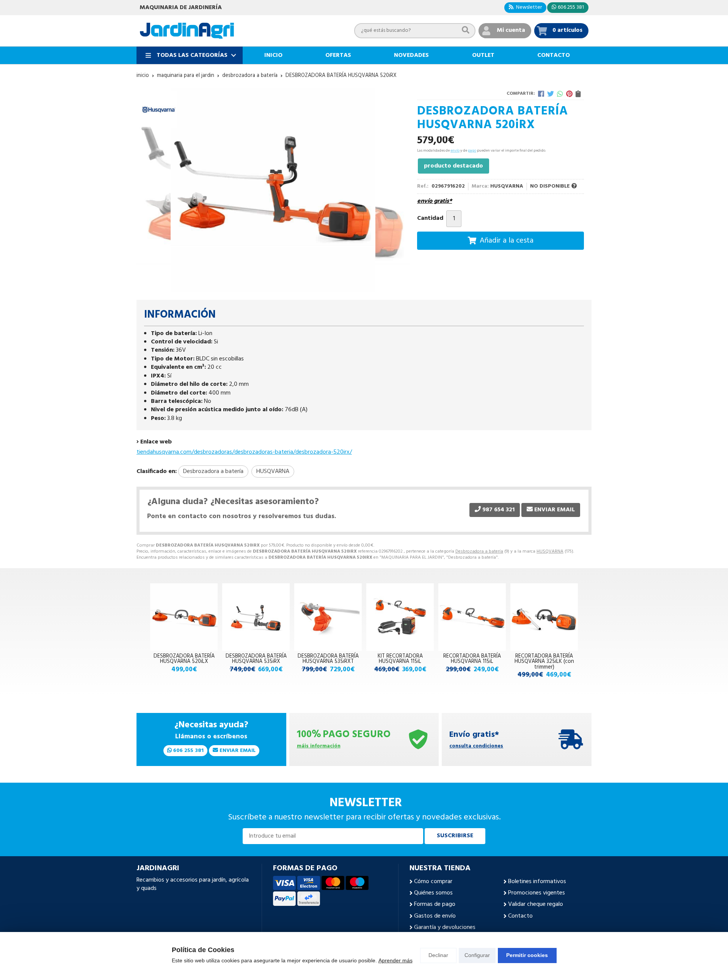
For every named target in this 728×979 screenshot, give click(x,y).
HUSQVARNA (550, 551)
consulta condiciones (476, 746)
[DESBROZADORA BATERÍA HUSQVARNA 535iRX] (256, 617)
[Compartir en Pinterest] (569, 93)
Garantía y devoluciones (444, 927)
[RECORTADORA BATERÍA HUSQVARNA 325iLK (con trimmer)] (544, 617)
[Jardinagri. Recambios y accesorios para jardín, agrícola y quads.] (187, 31)
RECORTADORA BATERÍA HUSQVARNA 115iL (472, 659)
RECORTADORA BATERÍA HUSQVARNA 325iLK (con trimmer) (544, 662)
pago (472, 150)
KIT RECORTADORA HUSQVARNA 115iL (400, 659)
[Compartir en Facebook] (541, 93)
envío (455, 150)
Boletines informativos (537, 881)
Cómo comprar (433, 881)
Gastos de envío (435, 916)
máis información (318, 746)
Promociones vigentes (536, 893)
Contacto (520, 916)
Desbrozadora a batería (479, 551)
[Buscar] (465, 30)
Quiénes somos (433, 893)
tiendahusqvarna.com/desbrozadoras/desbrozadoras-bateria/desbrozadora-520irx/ (244, 452)
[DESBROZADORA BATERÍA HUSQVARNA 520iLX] (184, 617)
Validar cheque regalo (535, 904)
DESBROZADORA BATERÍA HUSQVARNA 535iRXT (328, 659)
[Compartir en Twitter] (550, 93)
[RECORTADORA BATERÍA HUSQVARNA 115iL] (472, 617)
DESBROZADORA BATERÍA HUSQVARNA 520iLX (184, 659)
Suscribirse (455, 836)
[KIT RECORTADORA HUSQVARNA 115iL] (400, 617)
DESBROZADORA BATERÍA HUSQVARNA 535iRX (256, 659)
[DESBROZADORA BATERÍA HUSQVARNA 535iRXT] (328, 617)
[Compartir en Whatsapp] (560, 93)
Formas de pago (434, 904)
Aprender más (395, 960)
